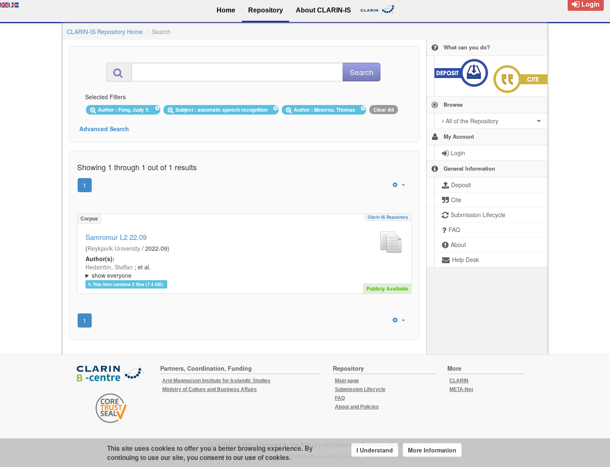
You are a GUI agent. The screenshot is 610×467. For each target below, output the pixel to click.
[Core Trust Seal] (111, 408)
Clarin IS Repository (388, 217)
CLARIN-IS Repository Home (105, 31)
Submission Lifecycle (360, 389)
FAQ (340, 398)
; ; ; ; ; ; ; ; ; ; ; (243, 271)
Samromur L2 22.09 (115, 237)
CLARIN (458, 381)
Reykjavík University (114, 248)
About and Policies (357, 407)
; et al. (118, 271)
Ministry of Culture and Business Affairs (209, 389)
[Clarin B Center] (111, 374)
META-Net (461, 389)
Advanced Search (104, 129)
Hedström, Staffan (109, 267)
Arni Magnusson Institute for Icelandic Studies (216, 381)
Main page (347, 381)
